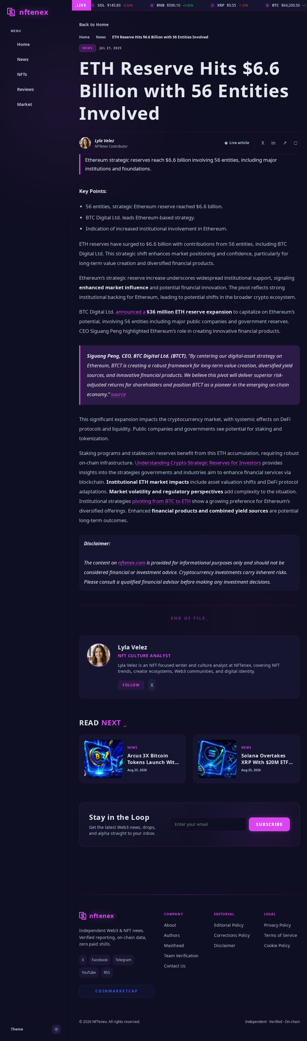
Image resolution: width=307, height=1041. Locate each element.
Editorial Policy (228, 925)
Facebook (100, 959)
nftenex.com (131, 562)
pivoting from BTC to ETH (161, 501)
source (118, 394)
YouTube (89, 972)
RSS (107, 972)
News (101, 37)
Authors (172, 935)
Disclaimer (224, 945)
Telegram (123, 959)
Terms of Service (280, 935)
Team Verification (181, 955)
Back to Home (94, 24)
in (273, 143)
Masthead (174, 945)
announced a (174, 311)
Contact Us (175, 966)
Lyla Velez (104, 140)
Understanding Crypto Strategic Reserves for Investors (198, 462)
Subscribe (269, 824)
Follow (131, 684)
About (170, 925)
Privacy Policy (277, 925)
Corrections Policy (232, 935)
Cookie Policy (277, 945)
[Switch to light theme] (56, 1029)
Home (84, 37)
